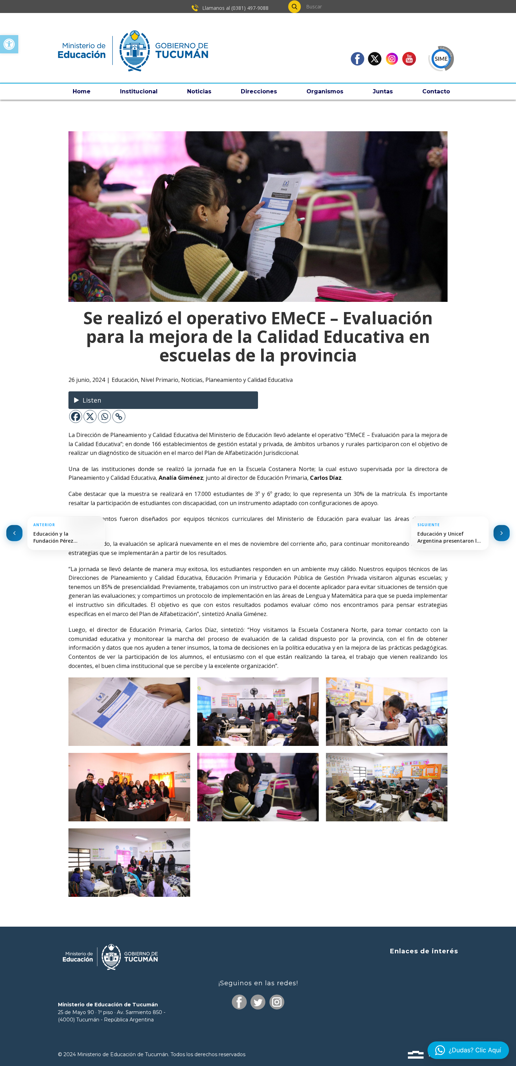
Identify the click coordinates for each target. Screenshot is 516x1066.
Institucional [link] (139, 91)
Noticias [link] (199, 91)
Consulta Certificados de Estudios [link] (411, 1006)
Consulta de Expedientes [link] (422, 966)
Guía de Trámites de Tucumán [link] (414, 992)
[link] (9, 44)
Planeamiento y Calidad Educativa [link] (249, 380)
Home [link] (82, 91)
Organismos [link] (324, 91)
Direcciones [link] (259, 91)
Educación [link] (125, 380)
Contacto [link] (436, 91)
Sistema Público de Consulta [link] (417, 979)
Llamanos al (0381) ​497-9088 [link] (235, 8)
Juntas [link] (383, 91)
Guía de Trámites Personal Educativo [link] (406, 1019)
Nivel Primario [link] (159, 380)
